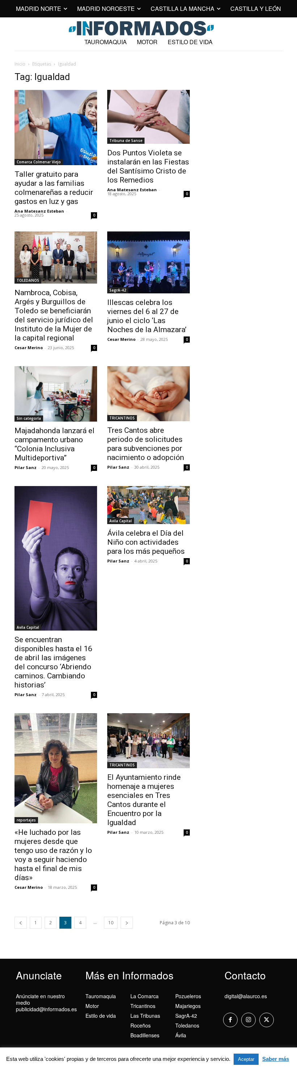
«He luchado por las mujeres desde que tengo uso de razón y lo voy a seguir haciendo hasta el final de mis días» (53, 855)
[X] (266, 1020)
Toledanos (187, 1025)
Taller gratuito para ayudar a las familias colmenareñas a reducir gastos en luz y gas (53, 188)
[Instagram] (248, 1020)
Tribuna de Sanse (125, 140)
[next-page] (127, 923)
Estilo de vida (100, 1015)
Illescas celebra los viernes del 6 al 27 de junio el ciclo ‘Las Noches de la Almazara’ (147, 316)
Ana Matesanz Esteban (39, 211)
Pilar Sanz (25, 467)
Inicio (19, 64)
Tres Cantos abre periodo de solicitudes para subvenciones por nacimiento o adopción (145, 444)
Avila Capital (28, 627)
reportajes (26, 820)
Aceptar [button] (246, 1059)
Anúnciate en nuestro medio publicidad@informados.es (46, 1002)
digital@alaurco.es (246, 996)
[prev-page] (20, 923)
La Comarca (144, 996)
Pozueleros (188, 996)
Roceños (140, 1025)
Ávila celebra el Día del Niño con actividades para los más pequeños (146, 542)
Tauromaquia (100, 996)
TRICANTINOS (122, 418)
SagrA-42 (117, 290)
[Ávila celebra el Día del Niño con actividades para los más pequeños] (148, 505)
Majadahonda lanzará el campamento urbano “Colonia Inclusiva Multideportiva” (54, 444)
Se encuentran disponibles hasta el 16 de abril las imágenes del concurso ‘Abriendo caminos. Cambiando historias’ (53, 662)
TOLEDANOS (28, 280)
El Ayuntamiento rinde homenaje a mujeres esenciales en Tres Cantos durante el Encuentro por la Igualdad (144, 800)
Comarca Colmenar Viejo (39, 161)
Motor (92, 1005)
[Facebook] (230, 1020)
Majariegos (188, 1005)
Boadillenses (144, 1035)
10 (110, 923)
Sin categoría (29, 418)
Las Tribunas (145, 1015)
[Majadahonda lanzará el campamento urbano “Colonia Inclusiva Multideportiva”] (55, 393)
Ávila (180, 1035)
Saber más (275, 1059)
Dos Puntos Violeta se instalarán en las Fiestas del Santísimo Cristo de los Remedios (148, 166)
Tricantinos (142, 1005)
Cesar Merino (28, 347)
